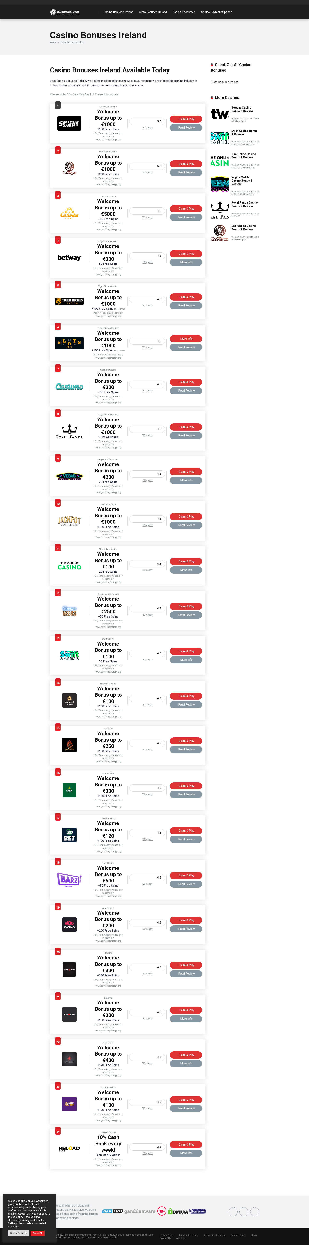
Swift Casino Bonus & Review (244, 132)
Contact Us (165, 1238)
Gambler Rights (238, 1235)
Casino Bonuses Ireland (118, 12)
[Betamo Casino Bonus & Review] (69, 1020)
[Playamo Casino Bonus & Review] (69, 975)
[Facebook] (233, 1211)
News (254, 1235)
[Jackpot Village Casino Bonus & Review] (69, 527)
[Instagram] (243, 1211)
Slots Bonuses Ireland (153, 12)
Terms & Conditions (188, 1235)
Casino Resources (184, 12)
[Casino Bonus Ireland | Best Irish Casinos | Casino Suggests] (65, 11)
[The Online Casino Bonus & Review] (69, 571)
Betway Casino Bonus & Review (242, 109)
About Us (180, 1238)
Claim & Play (186, 119)
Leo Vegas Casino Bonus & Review (243, 227)
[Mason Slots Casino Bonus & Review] (69, 796)
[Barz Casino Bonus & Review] (69, 886)
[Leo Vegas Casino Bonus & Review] (69, 174)
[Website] (254, 1211)
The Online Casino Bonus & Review (243, 155)
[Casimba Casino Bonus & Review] (69, 219)
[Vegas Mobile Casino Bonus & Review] (69, 479)
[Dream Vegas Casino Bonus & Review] (69, 617)
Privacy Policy (166, 1235)
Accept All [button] (37, 1233)
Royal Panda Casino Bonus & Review (244, 204)
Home (53, 42)
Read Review (186, 127)
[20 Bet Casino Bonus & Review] (69, 841)
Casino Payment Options (216, 12)
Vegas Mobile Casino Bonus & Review (241, 181)
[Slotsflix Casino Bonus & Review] (69, 348)
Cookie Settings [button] (18, 1233)
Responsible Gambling (214, 1235)
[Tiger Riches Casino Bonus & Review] (69, 304)
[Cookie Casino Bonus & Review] (69, 1110)
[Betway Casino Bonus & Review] (69, 261)
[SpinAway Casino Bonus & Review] (69, 129)
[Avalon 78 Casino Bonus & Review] (69, 751)
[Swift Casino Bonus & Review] (69, 661)
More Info (186, 262)
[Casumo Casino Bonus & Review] (69, 392)
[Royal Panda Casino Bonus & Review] (69, 437)
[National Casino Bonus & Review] (69, 706)
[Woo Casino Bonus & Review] (69, 930)
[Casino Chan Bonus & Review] (69, 1065)
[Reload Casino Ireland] (69, 1155)
